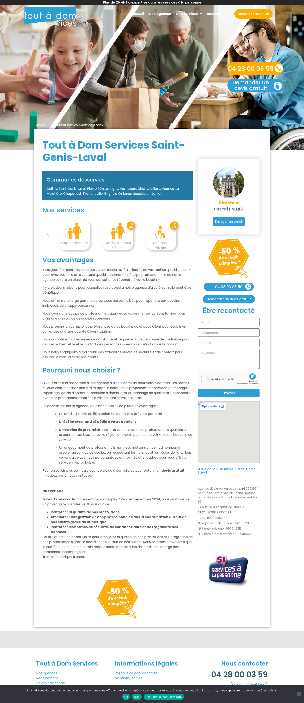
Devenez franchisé (253, 13)
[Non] (299, 694)
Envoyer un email (229, 221)
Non (137, 696)
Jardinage (167, 242)
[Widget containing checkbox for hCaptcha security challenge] (229, 379)
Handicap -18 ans (123, 245)
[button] (47, 234)
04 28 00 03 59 (251, 68)
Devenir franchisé (51, 683)
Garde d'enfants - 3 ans (80, 245)
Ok (126, 696)
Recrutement (218, 13)
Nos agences (160, 13)
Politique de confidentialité (136, 673)
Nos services (187, 13)
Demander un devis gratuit (250, 85)
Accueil (138, 13)
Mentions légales (128, 678)
